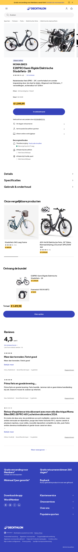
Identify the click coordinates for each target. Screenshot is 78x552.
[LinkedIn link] (19, 505)
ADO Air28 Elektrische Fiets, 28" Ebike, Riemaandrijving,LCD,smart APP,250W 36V (56, 244)
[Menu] (6, 8)
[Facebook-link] (5, 505)
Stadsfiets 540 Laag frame (16, 242)
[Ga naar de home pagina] (36, 8)
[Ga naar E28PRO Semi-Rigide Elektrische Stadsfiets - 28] (22, 281)
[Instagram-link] (14, 505)
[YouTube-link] (10, 505)
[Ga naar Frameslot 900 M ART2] (22, 294)
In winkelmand (39, 112)
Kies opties (39, 314)
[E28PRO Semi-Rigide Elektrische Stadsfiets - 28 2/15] (57, 40)
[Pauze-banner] (69, 2)
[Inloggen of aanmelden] (66, 8)
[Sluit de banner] (72, 2)
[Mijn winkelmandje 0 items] (71, 8)
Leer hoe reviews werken (12, 347)
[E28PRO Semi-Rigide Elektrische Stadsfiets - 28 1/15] (21, 40)
